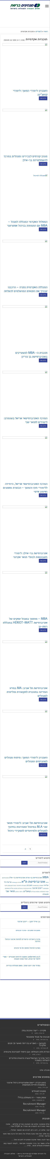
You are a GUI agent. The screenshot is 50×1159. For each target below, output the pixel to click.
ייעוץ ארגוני (37, 888)
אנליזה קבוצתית (16, 882)
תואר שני (10, 891)
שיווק (17, 891)
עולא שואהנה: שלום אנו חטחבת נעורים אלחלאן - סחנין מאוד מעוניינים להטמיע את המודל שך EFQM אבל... (28, 1125)
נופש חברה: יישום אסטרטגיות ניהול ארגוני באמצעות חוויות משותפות (26, 1083)
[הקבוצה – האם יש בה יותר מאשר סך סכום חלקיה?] (48, 1043)
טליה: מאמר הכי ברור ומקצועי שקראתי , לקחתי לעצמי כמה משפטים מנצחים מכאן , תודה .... (27, 1144)
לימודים (39, 31)
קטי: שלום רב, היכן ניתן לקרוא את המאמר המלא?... (29, 1130)
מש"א (11, 888)
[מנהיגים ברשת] (25, 6)
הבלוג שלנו (44, 1070)
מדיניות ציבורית (26, 888)
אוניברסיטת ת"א (33, 881)
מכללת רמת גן (18, 888)
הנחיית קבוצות (12, 885)
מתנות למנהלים (39, 1091)
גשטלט (41, 885)
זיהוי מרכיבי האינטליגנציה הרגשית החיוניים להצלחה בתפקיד (29, 1059)
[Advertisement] (25, 19)
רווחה (21, 891)
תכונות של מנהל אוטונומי (38, 1036)
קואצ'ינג (27, 891)
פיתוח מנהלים (35, 891)
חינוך (6, 885)
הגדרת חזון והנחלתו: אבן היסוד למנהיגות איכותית (27, 1051)
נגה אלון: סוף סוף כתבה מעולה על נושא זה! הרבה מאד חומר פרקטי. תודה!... (26, 1134)
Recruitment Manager (34, 1103)
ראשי (46, 31)
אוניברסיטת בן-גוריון (34, 877)
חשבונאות (46, 888)
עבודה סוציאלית (44, 891)
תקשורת (46, 894)
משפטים (7, 888)
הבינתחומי (36, 885)
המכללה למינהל (21, 885)
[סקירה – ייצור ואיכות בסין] (48, 1030)
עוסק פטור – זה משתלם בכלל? (32, 1097)
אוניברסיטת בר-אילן (17, 877)
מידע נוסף (43, 98)
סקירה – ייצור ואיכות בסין (34, 1030)
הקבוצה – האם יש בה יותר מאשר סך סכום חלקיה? (27, 1044)
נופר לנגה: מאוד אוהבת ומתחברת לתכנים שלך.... (30, 1139)
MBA (45, 877)
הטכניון (29, 885)
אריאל (9, 882)
